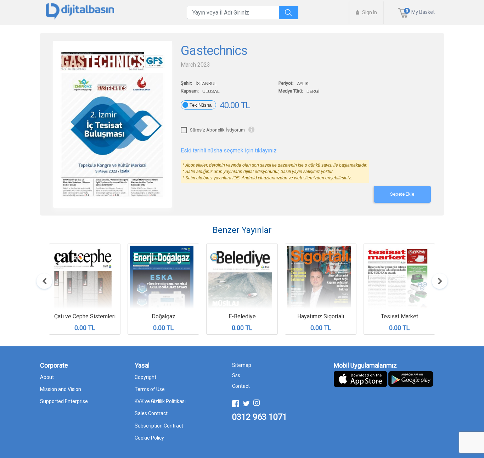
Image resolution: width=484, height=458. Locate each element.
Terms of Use (150, 389)
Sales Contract (151, 413)
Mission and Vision (60, 389)
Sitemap (241, 365)
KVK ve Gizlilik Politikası (160, 401)
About (47, 377)
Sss (236, 375)
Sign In (369, 12)
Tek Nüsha (201, 105)
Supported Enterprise (64, 401)
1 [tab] (236, 341)
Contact (241, 386)
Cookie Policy (149, 438)
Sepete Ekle (402, 194)
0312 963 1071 (259, 417)
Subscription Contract (159, 426)
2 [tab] (247, 341)
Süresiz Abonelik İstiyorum (217, 130)
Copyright (145, 377)
